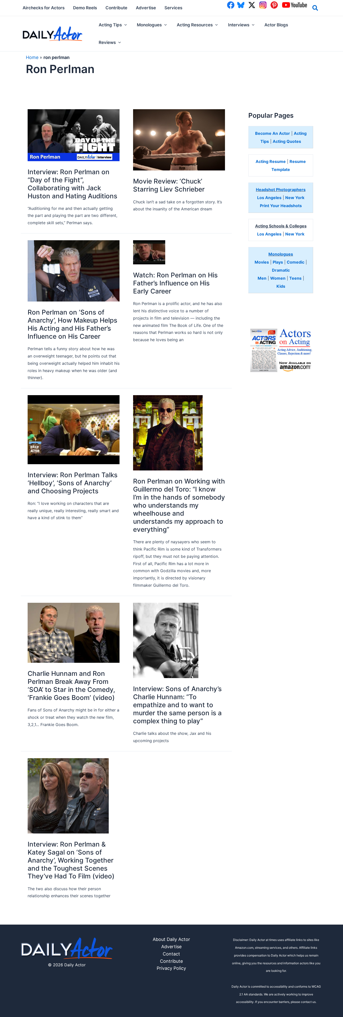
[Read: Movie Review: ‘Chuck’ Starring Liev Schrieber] (179, 139)
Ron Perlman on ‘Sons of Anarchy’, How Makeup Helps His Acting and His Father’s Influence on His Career (72, 324)
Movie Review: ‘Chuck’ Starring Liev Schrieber (169, 185)
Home (32, 57)
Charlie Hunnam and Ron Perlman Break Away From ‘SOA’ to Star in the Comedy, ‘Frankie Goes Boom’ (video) (71, 685)
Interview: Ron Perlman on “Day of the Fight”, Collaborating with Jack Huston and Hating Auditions (72, 184)
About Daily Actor (171, 939)
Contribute (171, 961)
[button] (315, 9)
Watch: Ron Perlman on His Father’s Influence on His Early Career (175, 283)
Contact (171, 953)
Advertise (171, 946)
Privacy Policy (171, 968)
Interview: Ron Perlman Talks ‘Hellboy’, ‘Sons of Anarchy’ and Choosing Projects (73, 483)
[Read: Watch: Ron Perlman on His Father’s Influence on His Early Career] (149, 252)
